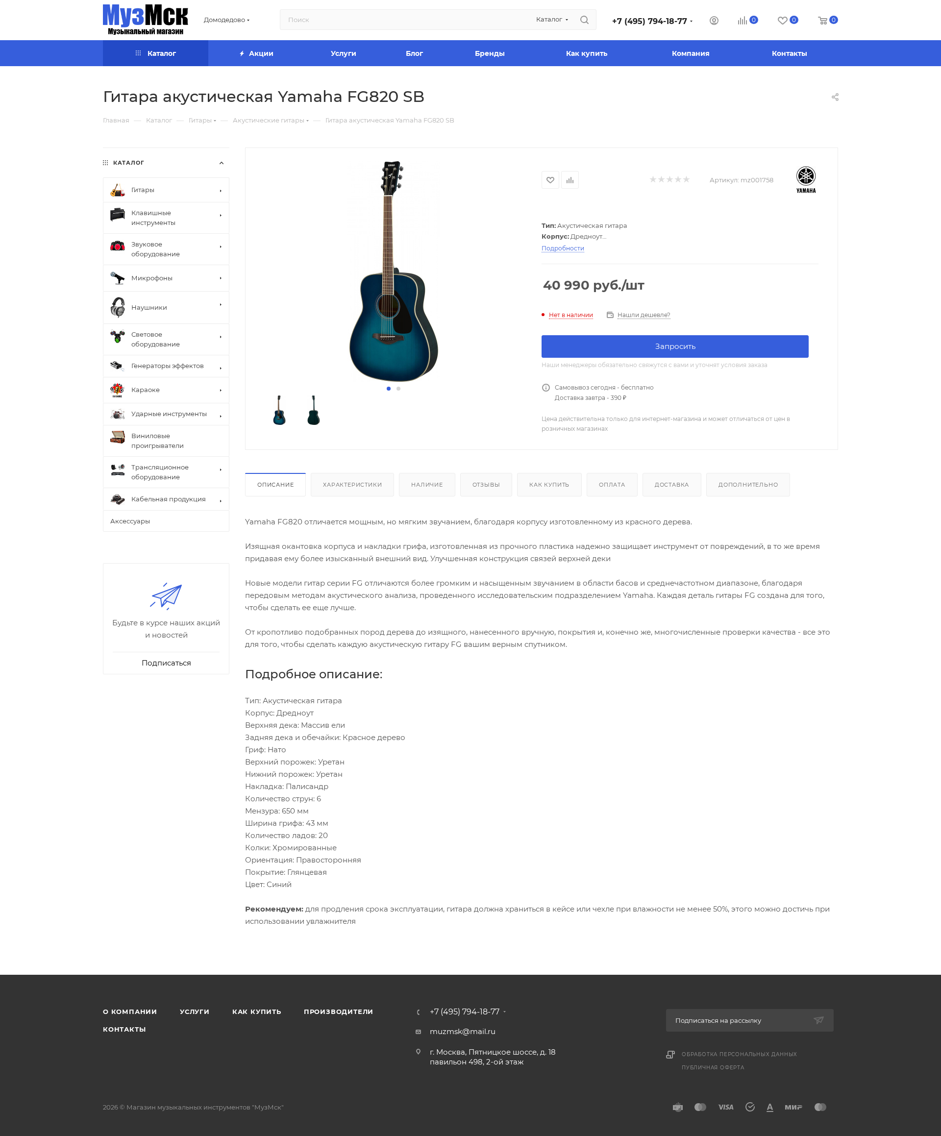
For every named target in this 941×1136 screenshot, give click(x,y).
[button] (389, 388)
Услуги (195, 1011)
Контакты (124, 1029)
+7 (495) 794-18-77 (649, 21)
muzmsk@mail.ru (462, 1031)
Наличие (427, 484)
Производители (338, 1011)
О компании (130, 1011)
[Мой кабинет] (714, 22)
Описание (275, 484)
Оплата (612, 484)
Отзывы (486, 484)
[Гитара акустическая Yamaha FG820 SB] (393, 271)
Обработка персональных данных (739, 1054)
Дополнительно (748, 484)
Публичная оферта (713, 1067)
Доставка (672, 484)
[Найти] (584, 19)
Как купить (549, 484)
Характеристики (352, 484)
